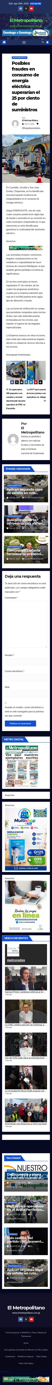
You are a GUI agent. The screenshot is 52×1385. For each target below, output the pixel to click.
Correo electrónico (14, 671)
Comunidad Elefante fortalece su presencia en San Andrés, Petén (25, 553)
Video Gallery (41, 1356)
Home (26, 1343)
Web (7, 687)
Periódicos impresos (25, 1356)
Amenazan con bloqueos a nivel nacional (26, 1123)
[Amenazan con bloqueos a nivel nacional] (26, 1110)
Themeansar (26, 1336)
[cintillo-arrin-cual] (26, 248)
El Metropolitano (26, 20)
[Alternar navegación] (24, 42)
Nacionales (12, 1202)
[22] (26, 839)
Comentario (11, 598)
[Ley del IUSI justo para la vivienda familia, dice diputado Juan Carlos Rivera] (26, 1044)
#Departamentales (31, 128)
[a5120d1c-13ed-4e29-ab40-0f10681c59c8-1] (26, 905)
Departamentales (19, 57)
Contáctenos (10, 1356)
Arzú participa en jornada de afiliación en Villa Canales (26, 1350)
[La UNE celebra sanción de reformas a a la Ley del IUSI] (26, 1011)
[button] (43, 42)
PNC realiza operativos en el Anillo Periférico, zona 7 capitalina (25, 1209)
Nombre (9, 655)
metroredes (16, 960)
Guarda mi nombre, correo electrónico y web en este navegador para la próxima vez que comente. (24, 711)
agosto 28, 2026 (18, 1183)
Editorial (11, 1170)
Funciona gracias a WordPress (18, 1333)
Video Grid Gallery (26, 1363)
